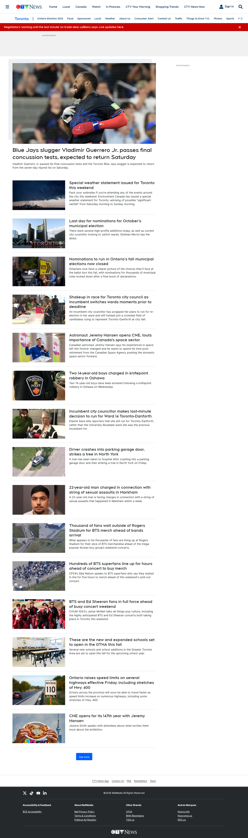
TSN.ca (130, 819)
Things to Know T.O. (198, 18)
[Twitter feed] (25, 793)
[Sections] (7, 6)
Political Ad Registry (85, 819)
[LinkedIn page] (45, 793)
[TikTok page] (32, 793)
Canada (81, 6)
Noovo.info (184, 811)
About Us (124, 18)
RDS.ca (182, 819)
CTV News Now (194, 6)
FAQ (129, 780)
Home (53, 6)
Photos (218, 18)
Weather (110, 18)
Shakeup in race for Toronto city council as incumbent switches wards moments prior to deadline (110, 302)
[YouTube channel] (38, 793)
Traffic (178, 18)
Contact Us (164, 18)
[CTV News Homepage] (29, 7)
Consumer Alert (144, 18)
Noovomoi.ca (185, 815)
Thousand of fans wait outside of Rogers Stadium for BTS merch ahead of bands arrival (107, 530)
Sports (230, 18)
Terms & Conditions (85, 815)
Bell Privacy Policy (84, 811)
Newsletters (140, 780)
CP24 (129, 811)
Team (153, 780)
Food (70, 18)
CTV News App (100, 780)
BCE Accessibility (32, 811)
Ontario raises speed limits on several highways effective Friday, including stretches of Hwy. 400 (111, 682)
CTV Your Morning (138, 6)
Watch (96, 6)
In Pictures (113, 6)
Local (66, 6)
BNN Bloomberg (135, 815)
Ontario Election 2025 (50, 18)
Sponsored (83, 18)
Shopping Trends (167, 6)
